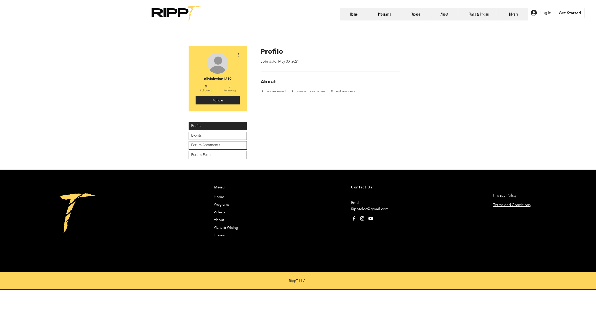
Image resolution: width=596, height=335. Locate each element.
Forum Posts (201, 155)
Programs (222, 204)
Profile (196, 126)
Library (219, 235)
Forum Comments (205, 145)
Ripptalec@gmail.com (370, 209)
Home (219, 196)
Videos (219, 212)
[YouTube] (370, 218)
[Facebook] (354, 218)
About (219, 220)
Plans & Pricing (226, 227)
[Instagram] (362, 218)
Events (196, 135)
